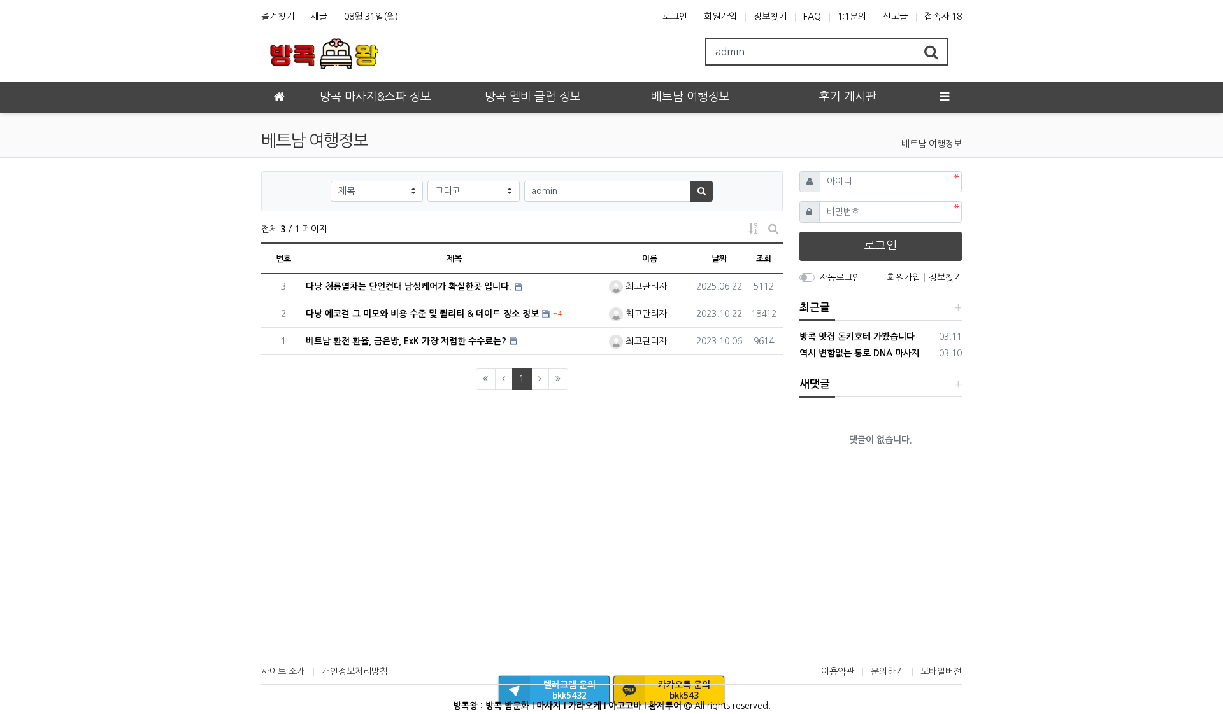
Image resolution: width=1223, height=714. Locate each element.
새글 (319, 16)
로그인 (674, 16)
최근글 (814, 307)
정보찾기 (770, 16)
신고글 (895, 16)
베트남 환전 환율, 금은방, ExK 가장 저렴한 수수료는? (406, 341)
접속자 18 (943, 16)
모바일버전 (941, 671)
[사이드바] (944, 97)
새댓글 (814, 384)
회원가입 (720, 16)
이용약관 (837, 671)
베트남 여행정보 (931, 143)
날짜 (719, 259)
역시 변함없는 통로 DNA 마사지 (859, 353)
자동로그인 (840, 277)
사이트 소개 (283, 671)
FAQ (812, 16)
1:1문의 (852, 16)
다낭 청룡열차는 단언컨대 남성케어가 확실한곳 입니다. (408, 286)
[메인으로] (279, 97)
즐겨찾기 (277, 16)
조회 (763, 259)
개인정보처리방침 (355, 671)
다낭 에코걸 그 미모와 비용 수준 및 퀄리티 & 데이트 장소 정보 (422, 313)
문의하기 (887, 671)
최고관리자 (645, 286)
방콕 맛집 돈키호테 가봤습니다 (857, 336)
